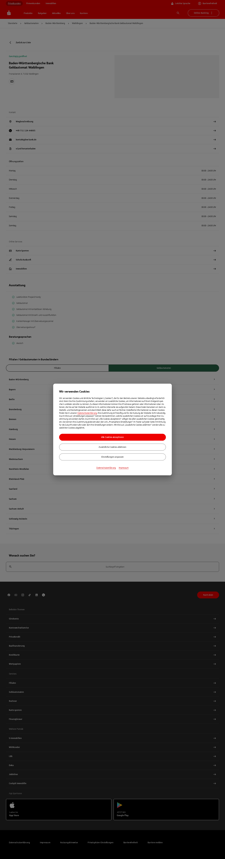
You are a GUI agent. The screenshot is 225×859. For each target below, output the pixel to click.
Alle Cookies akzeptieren (112, 437)
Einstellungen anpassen (112, 457)
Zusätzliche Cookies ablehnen (112, 447)
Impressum (124, 468)
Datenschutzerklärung (87, 413)
